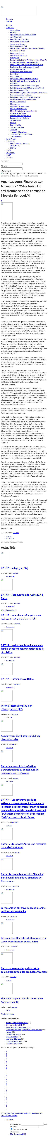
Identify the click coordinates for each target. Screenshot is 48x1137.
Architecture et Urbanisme (19, 42)
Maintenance (15, 104)
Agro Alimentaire (16, 37)
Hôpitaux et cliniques (17, 69)
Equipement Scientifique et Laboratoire (24, 62)
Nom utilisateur (15, 1124)
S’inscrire (9, 21)
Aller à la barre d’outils (9, 1116)
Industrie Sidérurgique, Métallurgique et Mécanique (28, 93)
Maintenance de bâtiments (19, 106)
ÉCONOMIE (10, 141)
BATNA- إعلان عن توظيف (14, 568)
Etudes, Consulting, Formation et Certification (26, 65)
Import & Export (16, 76)
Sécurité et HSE (16, 120)
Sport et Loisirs (15, 125)
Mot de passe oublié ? (18, 1134)
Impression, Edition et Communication (24, 79)
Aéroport (13, 32)
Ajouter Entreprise (7, 1014)
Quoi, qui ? (5, 161)
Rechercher (6, 171)
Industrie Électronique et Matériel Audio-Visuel (27, 88)
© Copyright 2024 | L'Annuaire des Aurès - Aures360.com (21, 1113)
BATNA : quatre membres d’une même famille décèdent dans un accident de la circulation (22, 648)
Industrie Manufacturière (19, 90)
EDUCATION (10, 153)
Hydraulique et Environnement (21, 72)
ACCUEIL (9, 25)
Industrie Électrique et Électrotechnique (24, 86)
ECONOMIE (9, 747)
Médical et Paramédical (18, 109)
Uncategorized (10, 576)
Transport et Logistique (18, 132)
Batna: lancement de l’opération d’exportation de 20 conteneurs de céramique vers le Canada (19, 769)
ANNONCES (14, 146)
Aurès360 (16, 533)
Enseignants (14, 58)
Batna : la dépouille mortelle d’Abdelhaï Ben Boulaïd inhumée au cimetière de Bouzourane (22, 877)
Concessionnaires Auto (18, 55)
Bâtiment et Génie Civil (18, 46)
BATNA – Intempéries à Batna (17, 679)
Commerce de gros (17, 53)
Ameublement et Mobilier (19, 39)
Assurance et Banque (17, 44)
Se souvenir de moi (20, 1129)
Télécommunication (17, 127)
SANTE (8, 1010)
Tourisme (13, 130)
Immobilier (14, 74)
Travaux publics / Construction (21, 134)
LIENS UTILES (11, 139)
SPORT (8, 155)
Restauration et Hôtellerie (19, 118)
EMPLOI (13, 148)
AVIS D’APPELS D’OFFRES (19, 143)
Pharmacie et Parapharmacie (20, 116)
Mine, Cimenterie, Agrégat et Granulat (23, 111)
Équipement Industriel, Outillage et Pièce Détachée (28, 60)
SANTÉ (8, 150)
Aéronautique (15, 30)
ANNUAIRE (10, 28)
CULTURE (9, 157)
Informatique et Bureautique (20, 95)
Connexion (9, 19)
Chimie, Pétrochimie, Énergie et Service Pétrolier (27, 48)
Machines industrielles (18, 102)
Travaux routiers (16, 137)
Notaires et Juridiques (18, 113)
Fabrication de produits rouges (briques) (24, 67)
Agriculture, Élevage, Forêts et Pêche (23, 35)
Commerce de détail (17, 51)
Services (13, 123)
